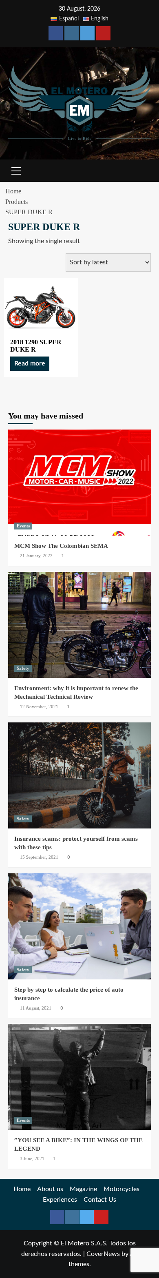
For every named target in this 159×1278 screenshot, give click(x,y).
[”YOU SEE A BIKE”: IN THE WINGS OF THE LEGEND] (79, 1077)
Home (22, 1189)
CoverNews (103, 1254)
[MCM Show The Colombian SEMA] (79, 483)
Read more (29, 363)
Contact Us (100, 1199)
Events (23, 525)
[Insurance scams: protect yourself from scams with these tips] (79, 775)
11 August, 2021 (35, 1008)
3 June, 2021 (32, 1158)
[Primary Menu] (16, 169)
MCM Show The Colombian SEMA (61, 546)
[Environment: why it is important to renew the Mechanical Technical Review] (79, 625)
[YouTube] (103, 33)
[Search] (142, 170)
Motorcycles (121, 1189)
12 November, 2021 (39, 706)
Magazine (83, 1189)
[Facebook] (56, 33)
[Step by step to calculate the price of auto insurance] (79, 926)
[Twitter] (87, 33)
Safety (23, 668)
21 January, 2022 (36, 555)
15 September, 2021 (39, 857)
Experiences (60, 1199)
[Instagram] (71, 33)
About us (50, 1189)
